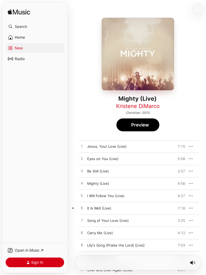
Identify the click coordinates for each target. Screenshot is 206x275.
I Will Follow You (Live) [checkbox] (105, 196)
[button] (35, 26)
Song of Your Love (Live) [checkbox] (108, 220)
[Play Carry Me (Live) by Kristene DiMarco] (81, 232)
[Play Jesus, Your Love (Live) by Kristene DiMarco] (81, 146)
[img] (19, 12)
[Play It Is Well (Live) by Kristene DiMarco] (81, 208)
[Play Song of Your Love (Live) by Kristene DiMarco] (81, 220)
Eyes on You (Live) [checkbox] (103, 159)
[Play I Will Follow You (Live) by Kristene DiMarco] (81, 195)
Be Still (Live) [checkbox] (98, 171)
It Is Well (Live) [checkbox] (99, 208)
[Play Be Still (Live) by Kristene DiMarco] (81, 171)
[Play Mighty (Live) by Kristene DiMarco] (81, 183)
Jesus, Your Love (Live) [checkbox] (107, 146)
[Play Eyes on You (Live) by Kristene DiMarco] (81, 158)
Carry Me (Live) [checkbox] (100, 233)
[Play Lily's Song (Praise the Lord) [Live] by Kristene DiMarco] (81, 245)
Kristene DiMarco (138, 106)
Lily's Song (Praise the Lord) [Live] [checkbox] (116, 245)
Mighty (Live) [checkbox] (98, 183)
